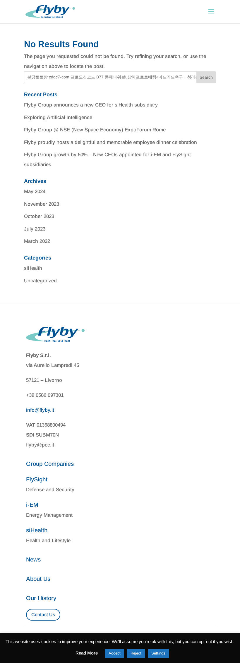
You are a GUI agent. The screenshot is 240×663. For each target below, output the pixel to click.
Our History (41, 598)
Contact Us (43, 614)
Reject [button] (136, 653)
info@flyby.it (40, 410)
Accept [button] (115, 653)
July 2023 (34, 229)
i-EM (32, 504)
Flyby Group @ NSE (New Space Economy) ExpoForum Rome (95, 130)
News (33, 559)
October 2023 (39, 216)
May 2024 (34, 191)
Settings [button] (158, 653)
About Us (38, 579)
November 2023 (41, 204)
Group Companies (50, 464)
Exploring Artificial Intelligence (58, 117)
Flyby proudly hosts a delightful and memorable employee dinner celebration (110, 142)
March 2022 (37, 241)
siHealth (33, 268)
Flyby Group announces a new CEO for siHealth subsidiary (91, 105)
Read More (87, 652)
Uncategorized (40, 281)
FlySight (36, 479)
